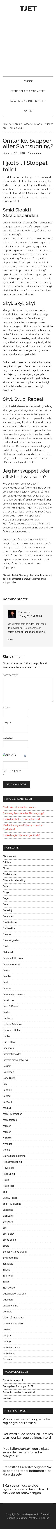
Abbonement (10, 856)
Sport (6, 1245)
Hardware (8, 1018)
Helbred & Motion (12, 1024)
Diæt (5, 946)
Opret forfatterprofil (13, 1380)
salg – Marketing (12, 1203)
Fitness (7, 988)
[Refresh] (25, 755)
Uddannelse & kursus (14, 1293)
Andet (15, 575)
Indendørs (39, 575)
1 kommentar (35, 153)
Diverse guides (26, 575)
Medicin (7, 1108)
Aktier (6, 868)
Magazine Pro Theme (37, 1514)
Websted (8, 738)
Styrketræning (10, 1257)
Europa (6, 970)
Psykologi (8, 1167)
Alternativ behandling (14, 880)
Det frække (9, 928)
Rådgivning (9, 1173)
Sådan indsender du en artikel (19, 1392)
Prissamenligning (12, 1161)
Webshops (9, 1353)
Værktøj (48, 575)
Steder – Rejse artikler (15, 1251)
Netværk (7, 1137)
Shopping (8, 1209)
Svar (10, 639)
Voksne (7, 1329)
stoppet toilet (9, 582)
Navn (6, 707)
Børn (5, 904)
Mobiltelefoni (10, 1119)
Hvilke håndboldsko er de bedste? (21, 819)
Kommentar (10, 675)
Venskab (7, 1311)
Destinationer (10, 922)
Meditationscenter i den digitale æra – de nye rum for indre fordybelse (26, 1452)
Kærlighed (8, 1072)
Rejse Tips (8, 1185)
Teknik (6, 1269)
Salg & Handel (10, 1197)
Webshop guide (11, 1347)
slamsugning (39, 579)
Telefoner (8, 1275)
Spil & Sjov (8, 1233)
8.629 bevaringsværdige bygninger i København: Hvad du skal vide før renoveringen (26, 1489)
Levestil (7, 1102)
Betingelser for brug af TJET (18, 1386)
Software (8, 1221)
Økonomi (7, 1359)
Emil (20, 612)
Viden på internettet (13, 1317)
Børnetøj (7, 910)
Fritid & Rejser (10, 1006)
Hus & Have (9, 1042)
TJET (28, 8)
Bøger (6, 898)
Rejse (6, 1179)
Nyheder (7, 1143)
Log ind (45, 1518)
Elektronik (8, 952)
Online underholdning (14, 1155)
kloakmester (15, 579)
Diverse (7, 934)
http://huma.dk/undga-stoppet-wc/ (27, 631)
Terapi (6, 1281)
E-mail (7, 722)
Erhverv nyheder (11, 964)
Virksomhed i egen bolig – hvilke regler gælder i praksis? (26, 1421)
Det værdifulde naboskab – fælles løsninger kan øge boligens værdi (28, 1435)
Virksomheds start (13, 1323)
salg (5, 1191)
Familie (7, 976)
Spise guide (9, 1239)
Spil (5, 1227)
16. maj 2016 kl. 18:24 (30, 616)
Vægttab (7, 1335)
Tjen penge (9, 1287)
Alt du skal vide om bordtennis (19, 807)
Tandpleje (8, 1263)
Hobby (6, 1036)
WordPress (34, 1518)
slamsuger (27, 579)
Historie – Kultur (12, 1030)
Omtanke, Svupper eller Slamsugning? (23, 813)
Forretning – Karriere (14, 994)
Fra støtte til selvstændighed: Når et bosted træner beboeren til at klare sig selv (27, 1470)
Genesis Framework (17, 1518)
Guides (6, 1012)
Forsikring (8, 1000)
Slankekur (8, 1215)
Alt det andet (10, 874)
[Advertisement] (28, 42)
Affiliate (7, 862)
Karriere (7, 1066)
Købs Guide (9, 1078)
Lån (5, 1084)
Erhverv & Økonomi (13, 958)
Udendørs (8, 1299)
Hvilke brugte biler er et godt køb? (21, 835)
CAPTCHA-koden (12, 771)
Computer (8, 916)
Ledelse (7, 1090)
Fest (5, 982)
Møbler (7, 1125)
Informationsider (12, 1054)
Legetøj (7, 1096)
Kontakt (7, 1398)
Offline (6, 1149)
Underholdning (10, 1305)
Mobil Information (12, 1114)
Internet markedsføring (15, 1060)
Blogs (6, 892)
